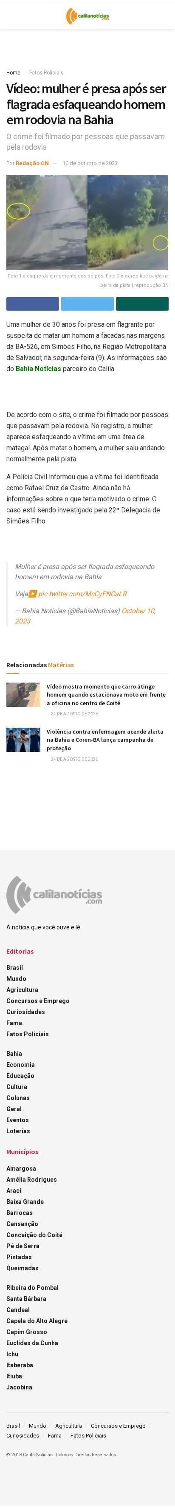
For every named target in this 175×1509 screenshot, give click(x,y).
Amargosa (21, 1168)
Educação (20, 1075)
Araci (13, 1190)
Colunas (18, 1098)
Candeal (18, 1309)
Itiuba (14, 1376)
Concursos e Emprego (38, 1000)
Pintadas (19, 1257)
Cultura (16, 1086)
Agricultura (22, 989)
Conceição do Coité (34, 1235)
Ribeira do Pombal (32, 1287)
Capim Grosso (26, 1332)
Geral (14, 1109)
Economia (20, 1064)
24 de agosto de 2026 (74, 714)
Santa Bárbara (26, 1298)
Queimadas (22, 1268)
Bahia (14, 1053)
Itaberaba (19, 1365)
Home (13, 73)
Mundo (16, 978)
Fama (14, 1023)
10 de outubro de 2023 (90, 163)
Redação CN (32, 163)
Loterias (18, 1131)
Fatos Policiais (46, 73)
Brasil (14, 967)
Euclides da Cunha (32, 1343)
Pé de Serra (23, 1246)
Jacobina (19, 1387)
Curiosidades (25, 1012)
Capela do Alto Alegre (37, 1321)
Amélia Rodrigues (31, 1179)
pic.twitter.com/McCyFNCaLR (82, 594)
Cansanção (22, 1223)
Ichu (12, 1354)
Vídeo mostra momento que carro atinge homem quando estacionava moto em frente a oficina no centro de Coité (106, 695)
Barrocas (19, 1212)
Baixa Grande (25, 1201)
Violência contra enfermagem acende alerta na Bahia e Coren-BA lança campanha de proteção (105, 740)
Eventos (17, 1120)
